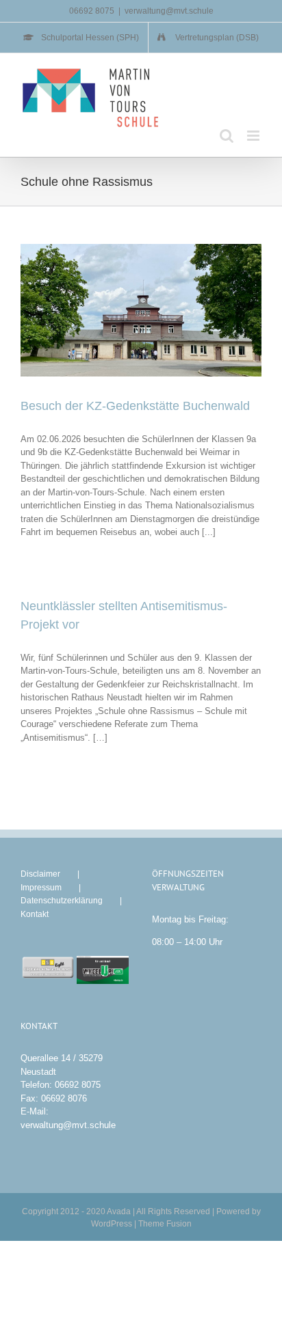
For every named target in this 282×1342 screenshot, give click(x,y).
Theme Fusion (165, 1224)
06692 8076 (64, 1098)
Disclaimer (40, 874)
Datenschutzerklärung (62, 900)
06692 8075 (78, 1085)
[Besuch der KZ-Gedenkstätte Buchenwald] (141, 310)
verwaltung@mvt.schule (169, 11)
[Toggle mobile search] (226, 135)
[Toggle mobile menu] (254, 135)
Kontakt (35, 914)
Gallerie (152, 310)
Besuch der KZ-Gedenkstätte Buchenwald (129, 310)
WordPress (111, 1224)
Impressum (41, 887)
